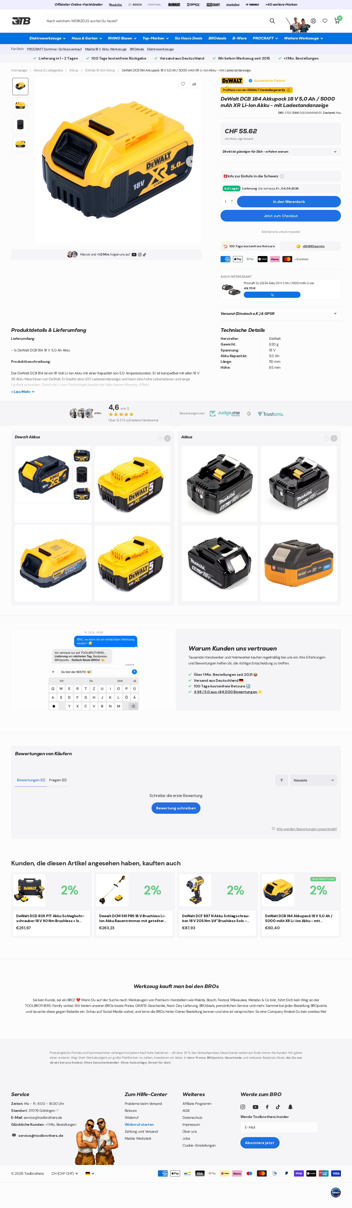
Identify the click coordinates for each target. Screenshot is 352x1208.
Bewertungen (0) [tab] (31, 780)
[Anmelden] (313, 21)
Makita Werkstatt (138, 1138)
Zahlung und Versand (141, 1131)
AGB (185, 1110)
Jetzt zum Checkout (281, 215)
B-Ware (239, 38)
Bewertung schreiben (176, 808)
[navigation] (20, 86)
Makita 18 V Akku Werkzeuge (106, 49)
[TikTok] (144, 254)
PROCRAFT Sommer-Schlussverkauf (54, 49)
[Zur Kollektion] (167, 438)
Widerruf (132, 1117)
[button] (233, 197)
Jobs (186, 1138)
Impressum (191, 1124)
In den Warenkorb (289, 201)
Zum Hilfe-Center (146, 1094)
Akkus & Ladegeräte (48, 70)
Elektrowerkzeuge (160, 49)
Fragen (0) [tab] (57, 780)
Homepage (19, 70)
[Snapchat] (290, 1107)
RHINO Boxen (120, 38)
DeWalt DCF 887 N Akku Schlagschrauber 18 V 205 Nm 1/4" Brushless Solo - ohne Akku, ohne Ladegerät (216, 918)
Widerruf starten (139, 1124)
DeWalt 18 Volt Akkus (100, 70)
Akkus (73, 70)
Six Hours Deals (188, 38)
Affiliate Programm (196, 1103)
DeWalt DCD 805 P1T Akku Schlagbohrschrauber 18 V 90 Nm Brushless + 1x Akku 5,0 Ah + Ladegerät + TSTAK (50, 918)
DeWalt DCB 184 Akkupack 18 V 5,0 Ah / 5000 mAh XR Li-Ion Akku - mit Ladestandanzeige (298, 918)
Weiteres (193, 1094)
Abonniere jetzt (260, 1142)
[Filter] (281, 780)
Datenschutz (192, 1117)
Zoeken (272, 20)
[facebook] (267, 1107)
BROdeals (217, 38)
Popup (282, 176)
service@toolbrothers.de (40, 1135)
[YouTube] (134, 254)
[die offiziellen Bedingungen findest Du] (288, 90)
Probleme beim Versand (143, 1103)
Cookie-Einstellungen (199, 1145)
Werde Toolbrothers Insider (264, 1116)
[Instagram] (139, 254)
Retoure (131, 1110)
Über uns (189, 1131)
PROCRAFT (263, 38)
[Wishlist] (183, 84)
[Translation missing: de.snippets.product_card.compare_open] (325, 21)
